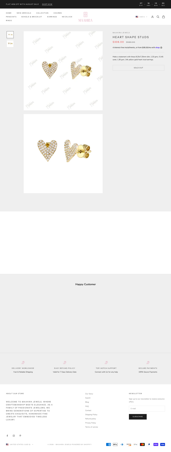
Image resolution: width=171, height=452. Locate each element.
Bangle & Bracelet (32, 17)
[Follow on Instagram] (14, 435)
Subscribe (138, 417)
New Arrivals (24, 13)
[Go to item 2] (10, 43)
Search (88, 398)
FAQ (87, 406)
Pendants (11, 17)
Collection (42, 13)
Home (9, 13)
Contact (88, 410)
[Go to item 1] (10, 34)
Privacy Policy (90, 423)
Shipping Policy (91, 414)
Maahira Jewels (121, 33)
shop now (47, 4)
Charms (58, 13)
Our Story (89, 394)
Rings (9, 21)
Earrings (52, 17)
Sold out (138, 68)
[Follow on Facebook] (7, 435)
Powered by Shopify (82, 444)
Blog (87, 402)
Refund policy (90, 419)
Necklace (67, 17)
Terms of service (91, 427)
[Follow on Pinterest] (20, 435)
